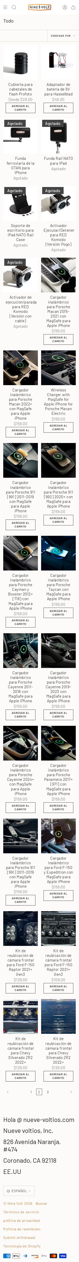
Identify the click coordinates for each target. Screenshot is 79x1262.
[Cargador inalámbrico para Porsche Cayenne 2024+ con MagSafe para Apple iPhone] (20, 743)
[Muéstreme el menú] (5, 7)
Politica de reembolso (22, 1229)
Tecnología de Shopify (22, 1246)
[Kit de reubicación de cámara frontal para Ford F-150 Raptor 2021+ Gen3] (20, 928)
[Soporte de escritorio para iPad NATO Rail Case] (20, 203)
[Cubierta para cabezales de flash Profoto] (20, 62)
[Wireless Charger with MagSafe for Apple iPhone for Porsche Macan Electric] (58, 367)
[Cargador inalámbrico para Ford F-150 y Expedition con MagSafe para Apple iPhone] (58, 836)
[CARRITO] (73, 7)
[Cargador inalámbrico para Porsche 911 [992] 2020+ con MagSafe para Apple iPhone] (58, 460)
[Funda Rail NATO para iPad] (58, 136)
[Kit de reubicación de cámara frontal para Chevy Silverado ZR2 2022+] (20, 1016)
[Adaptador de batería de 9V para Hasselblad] (58, 62)
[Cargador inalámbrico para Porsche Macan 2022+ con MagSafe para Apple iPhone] (20, 367)
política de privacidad (21, 1220)
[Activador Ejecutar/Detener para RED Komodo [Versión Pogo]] (58, 203)
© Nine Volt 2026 (17, 1203)
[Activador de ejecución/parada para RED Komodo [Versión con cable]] (20, 275)
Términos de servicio (21, 1212)
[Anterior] (16, 1092)
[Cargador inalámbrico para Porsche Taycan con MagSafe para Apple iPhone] (58, 553)
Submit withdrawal (19, 1237)
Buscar (41, 1203)
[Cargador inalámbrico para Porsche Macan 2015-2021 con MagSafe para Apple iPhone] (58, 275)
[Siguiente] (63, 1092)
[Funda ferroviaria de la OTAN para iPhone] (20, 136)
